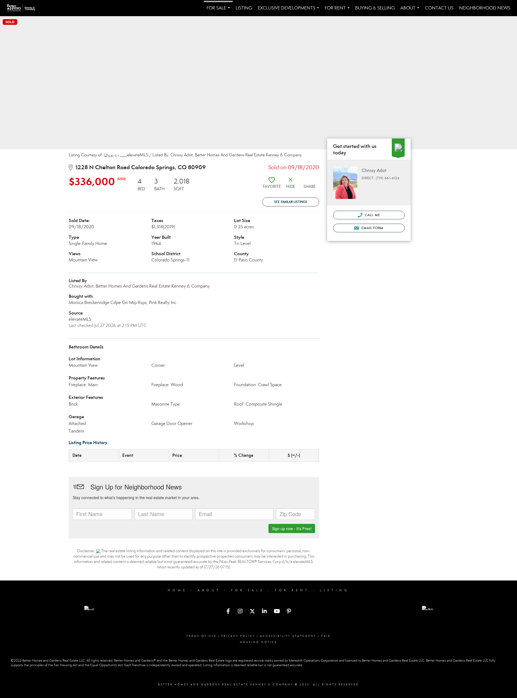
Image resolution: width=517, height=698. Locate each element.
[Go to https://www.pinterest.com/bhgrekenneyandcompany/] (288, 612)
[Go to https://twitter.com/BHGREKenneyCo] (252, 612)
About (410, 10)
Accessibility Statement (288, 636)
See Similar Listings (290, 202)
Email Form (371, 228)
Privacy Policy (238, 636)
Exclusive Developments (289, 10)
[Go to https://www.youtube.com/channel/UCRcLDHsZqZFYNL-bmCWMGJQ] (276, 612)
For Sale (219, 10)
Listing (244, 8)
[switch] (271, 185)
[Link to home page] (24, 8)
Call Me (372, 215)
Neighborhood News (484, 8)
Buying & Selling (375, 8)
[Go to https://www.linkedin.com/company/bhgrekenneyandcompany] (264, 612)
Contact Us (439, 8)
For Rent (338, 10)
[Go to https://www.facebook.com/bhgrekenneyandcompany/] (228, 612)
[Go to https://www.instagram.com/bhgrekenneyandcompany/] (240, 612)
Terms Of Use (201, 636)
